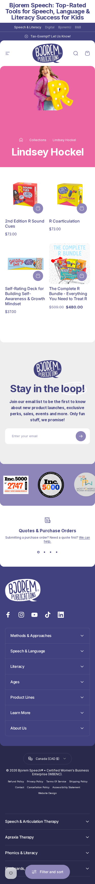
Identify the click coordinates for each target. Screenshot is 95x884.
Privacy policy (35, 781)
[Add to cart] (38, 208)
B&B (78, 27)
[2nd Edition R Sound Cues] (25, 195)
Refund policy (16, 781)
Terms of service (56, 781)
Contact (19, 787)
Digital (49, 27)
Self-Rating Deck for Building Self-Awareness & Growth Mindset (25, 296)
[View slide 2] (45, 552)
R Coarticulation (64, 221)
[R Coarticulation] (69, 195)
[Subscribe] (81, 436)
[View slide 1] (38, 552)
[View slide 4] (57, 552)
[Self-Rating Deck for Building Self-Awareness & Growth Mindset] (25, 263)
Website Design (47, 793)
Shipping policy (78, 781)
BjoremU (64, 27)
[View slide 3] (51, 552)
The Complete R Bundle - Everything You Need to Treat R (68, 293)
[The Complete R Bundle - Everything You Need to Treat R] (69, 263)
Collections (37, 140)
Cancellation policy (38, 787)
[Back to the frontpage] (21, 140)
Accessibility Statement (66, 787)
